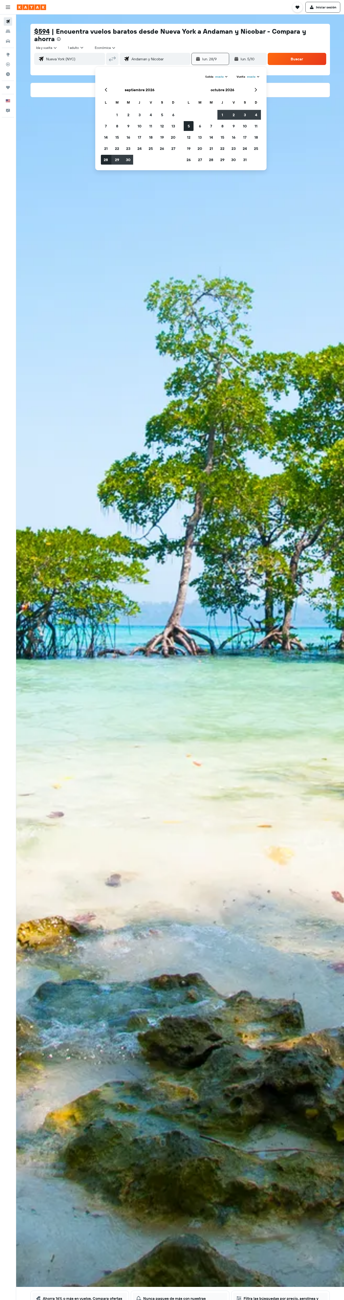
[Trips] (8, 87)
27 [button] (173, 148)
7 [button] (106, 126)
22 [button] (117, 148)
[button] (8, 7)
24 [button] (139, 148)
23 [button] (128, 148)
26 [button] (162, 148)
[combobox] (46, 47)
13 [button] (173, 126)
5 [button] (162, 114)
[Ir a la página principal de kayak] (31, 7)
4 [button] (151, 114)
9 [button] (128, 126)
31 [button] (245, 159)
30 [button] (128, 159)
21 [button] (106, 148)
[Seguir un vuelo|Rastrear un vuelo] (8, 64)
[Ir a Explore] (8, 54)
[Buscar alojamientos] (8, 31)
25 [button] (151, 148)
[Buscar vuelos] (8, 21)
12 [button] (162, 126)
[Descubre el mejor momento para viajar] (8, 74)
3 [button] (140, 114)
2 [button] (128, 114)
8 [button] (117, 126)
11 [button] (150, 126)
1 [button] (117, 114)
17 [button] (139, 137)
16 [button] (128, 137)
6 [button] (173, 114)
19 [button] (162, 137)
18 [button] (151, 137)
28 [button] (106, 159)
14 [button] (106, 137)
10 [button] (140, 126)
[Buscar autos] (8, 41)
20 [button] (173, 137)
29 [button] (117, 159)
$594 (42, 31)
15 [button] (117, 137)
